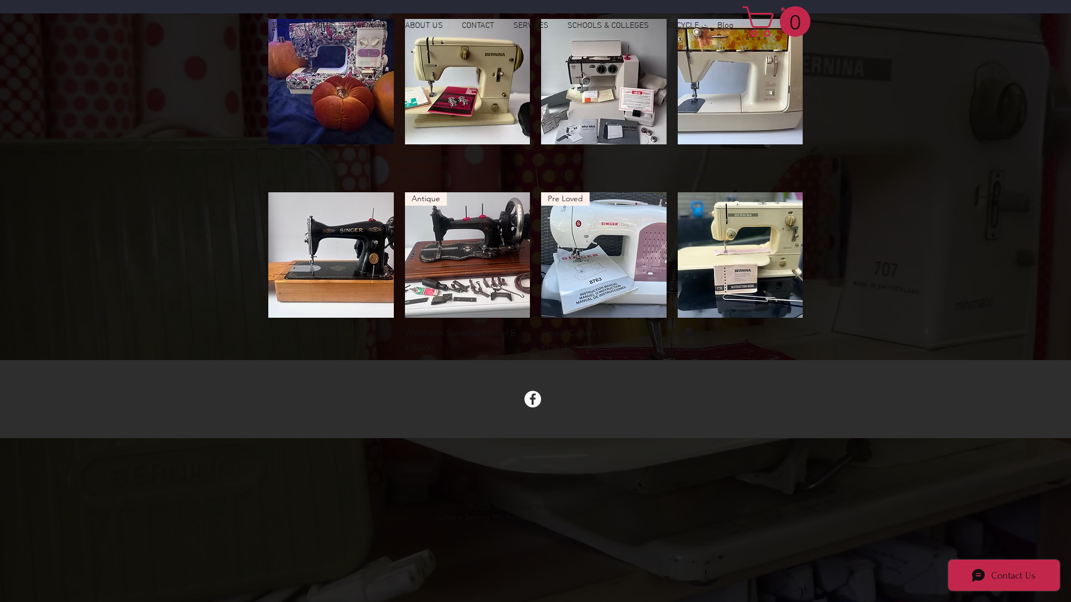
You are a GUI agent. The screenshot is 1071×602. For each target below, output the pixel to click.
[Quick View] (331, 81)
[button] (780, 21)
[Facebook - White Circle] (532, 399)
